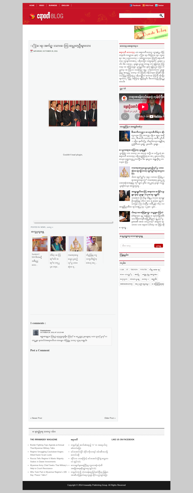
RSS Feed (150, 5)
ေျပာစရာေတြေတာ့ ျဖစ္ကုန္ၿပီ (133, 150)
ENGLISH (65, 5)
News (43, 227)
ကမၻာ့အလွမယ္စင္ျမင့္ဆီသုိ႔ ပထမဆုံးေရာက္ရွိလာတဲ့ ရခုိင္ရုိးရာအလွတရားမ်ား (149, 171)
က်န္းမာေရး (154, 270)
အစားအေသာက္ (126, 284)
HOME (31, 5)
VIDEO (41, 5)
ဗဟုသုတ (123, 279)
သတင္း (50, 227)
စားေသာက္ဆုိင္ (126, 274)
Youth (143, 270)
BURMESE (53, 5)
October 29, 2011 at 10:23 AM (52, 332)
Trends (134, 270)
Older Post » (109, 418)
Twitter (161, 5)
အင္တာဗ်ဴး (154, 279)
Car (122, 270)
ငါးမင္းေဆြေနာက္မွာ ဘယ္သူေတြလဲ (147, 212)
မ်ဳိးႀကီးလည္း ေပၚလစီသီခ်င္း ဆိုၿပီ (149, 132)
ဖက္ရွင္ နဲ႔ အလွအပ (149, 274)
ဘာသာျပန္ (134, 279)
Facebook (137, 5)
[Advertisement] (73, 77)
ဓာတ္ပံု (137, 274)
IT (127, 270)
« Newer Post (36, 418)
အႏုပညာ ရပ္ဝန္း (142, 284)
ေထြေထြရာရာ (158, 284)
